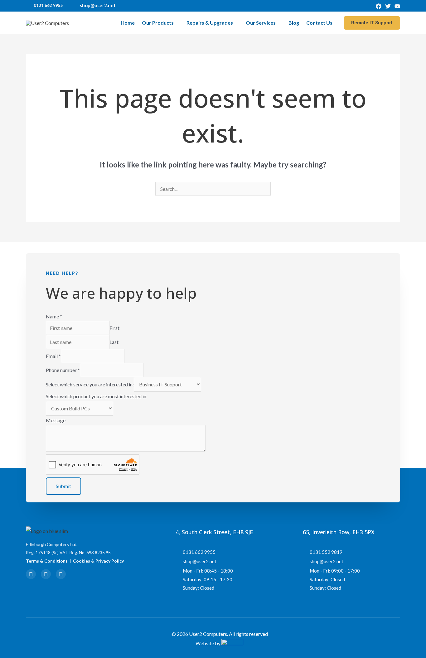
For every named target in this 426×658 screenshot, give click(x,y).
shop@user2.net (98, 5)
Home (128, 23)
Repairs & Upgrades (209, 23)
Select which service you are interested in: (90, 384)
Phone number (63, 370)
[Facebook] (378, 6)
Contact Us (319, 23)
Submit (63, 486)
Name (54, 316)
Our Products (158, 23)
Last (114, 342)
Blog (293, 23)
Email (53, 356)
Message (55, 420)
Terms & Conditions (47, 561)
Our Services (261, 23)
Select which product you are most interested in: (97, 396)
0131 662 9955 (48, 5)
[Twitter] (388, 6)
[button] (372, 23)
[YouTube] (397, 6)
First (114, 328)
